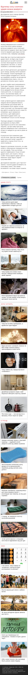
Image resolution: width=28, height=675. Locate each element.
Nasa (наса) (22, 172)
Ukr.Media (21, 54)
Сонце (12, 172)
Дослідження (5, 172)
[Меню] (25, 2)
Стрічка (19, 177)
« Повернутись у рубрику (8, 177)
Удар (16, 172)
